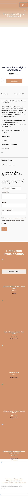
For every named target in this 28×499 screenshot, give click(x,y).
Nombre (3, 202)
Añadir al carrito (14, 81)
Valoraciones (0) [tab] (19, 93)
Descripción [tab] (4, 93)
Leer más (14, 293)
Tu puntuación (5, 188)
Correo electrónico (6, 210)
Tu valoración (5, 192)
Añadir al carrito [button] (14, 338)
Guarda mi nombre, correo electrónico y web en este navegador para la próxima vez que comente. (13, 220)
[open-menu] (25, 11)
